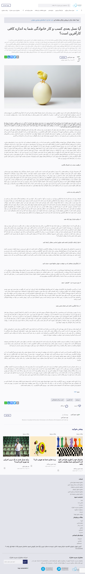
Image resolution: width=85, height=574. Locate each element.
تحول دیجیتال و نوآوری (69, 10)
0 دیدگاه (62, 400)
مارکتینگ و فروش (58, 10)
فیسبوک (80, 532)
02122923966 (79, 542)
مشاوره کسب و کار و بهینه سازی (75, 478)
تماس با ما (80, 496)
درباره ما (81, 499)
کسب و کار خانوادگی (57, 394)
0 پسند (76, 400)
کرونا (82, 514)
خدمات (81, 506)
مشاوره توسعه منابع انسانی (76, 476)
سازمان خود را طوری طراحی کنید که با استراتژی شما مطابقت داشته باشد (70, 457)
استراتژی (81, 524)
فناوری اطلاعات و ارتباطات (40, 10)
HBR (75, 386)
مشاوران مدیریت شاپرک (14, 10)
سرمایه (78, 394)
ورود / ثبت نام (6, 5)
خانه (77, 10)
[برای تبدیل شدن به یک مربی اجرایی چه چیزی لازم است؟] (16, 442)
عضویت (24, 555)
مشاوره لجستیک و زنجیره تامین (75, 485)
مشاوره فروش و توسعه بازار (76, 488)
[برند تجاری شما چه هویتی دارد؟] (43, 442)
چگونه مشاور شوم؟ (78, 508)
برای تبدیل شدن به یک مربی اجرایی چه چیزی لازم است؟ (18, 457)
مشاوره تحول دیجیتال (78, 483)
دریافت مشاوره (5, 10)
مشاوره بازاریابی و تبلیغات (77, 481)
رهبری (81, 521)
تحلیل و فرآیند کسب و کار (27, 10)
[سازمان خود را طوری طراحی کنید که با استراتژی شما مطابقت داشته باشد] (70, 442)
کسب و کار (80, 519)
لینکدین (80, 535)
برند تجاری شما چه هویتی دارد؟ (44, 456)
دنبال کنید (63, 57)
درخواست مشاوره (79, 503)
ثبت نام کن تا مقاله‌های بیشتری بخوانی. (42, 20)
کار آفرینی (69, 394)
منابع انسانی (50, 10)
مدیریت (81, 526)
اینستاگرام (79, 537)
